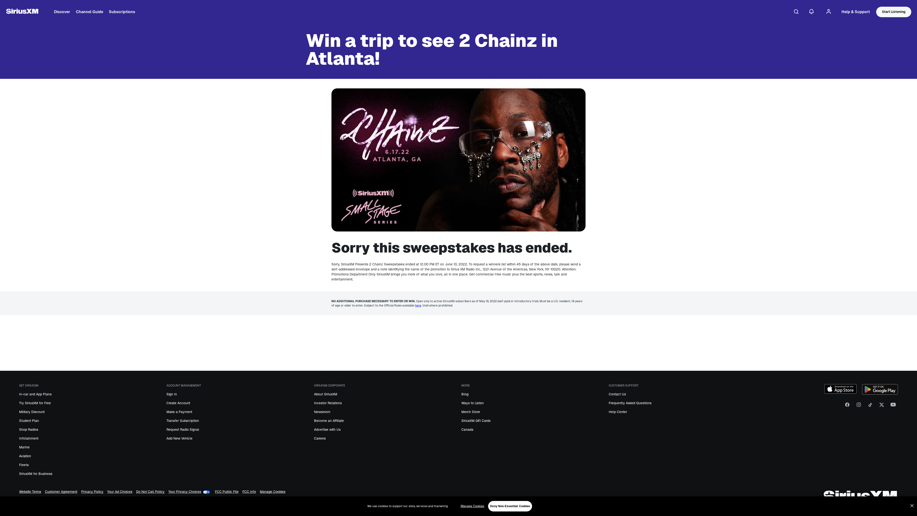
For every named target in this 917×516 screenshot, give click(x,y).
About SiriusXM (325, 394)
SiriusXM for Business (35, 474)
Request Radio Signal (182, 429)
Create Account (178, 403)
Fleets (24, 465)
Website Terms (30, 492)
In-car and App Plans (35, 394)
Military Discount (32, 412)
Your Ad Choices (119, 492)
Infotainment (28, 438)
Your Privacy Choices (184, 492)
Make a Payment (179, 412)
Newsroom (322, 412)
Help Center (618, 412)
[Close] (912, 506)
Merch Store (470, 412)
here (418, 305)
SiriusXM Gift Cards (475, 421)
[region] (458, 506)
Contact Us (617, 394)
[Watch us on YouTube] (893, 406)
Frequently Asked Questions (630, 403)
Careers (320, 438)
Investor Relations (328, 403)
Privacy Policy (92, 492)
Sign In (171, 394)
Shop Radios (28, 429)
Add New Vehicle (179, 438)
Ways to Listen (472, 403)
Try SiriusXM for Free (35, 403)
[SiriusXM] (22, 12)
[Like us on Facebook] (847, 406)
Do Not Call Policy (150, 492)
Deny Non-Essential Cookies (510, 506)
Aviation (25, 456)
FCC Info (249, 492)
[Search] (796, 12)
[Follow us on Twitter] (882, 406)
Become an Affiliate (329, 421)
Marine (24, 447)
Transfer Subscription (182, 421)
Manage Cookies (272, 492)
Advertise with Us (327, 429)
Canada (467, 429)
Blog (465, 394)
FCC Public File (227, 492)
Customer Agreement (61, 492)
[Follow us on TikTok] (870, 406)
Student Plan (29, 421)
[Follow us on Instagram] (859, 406)
